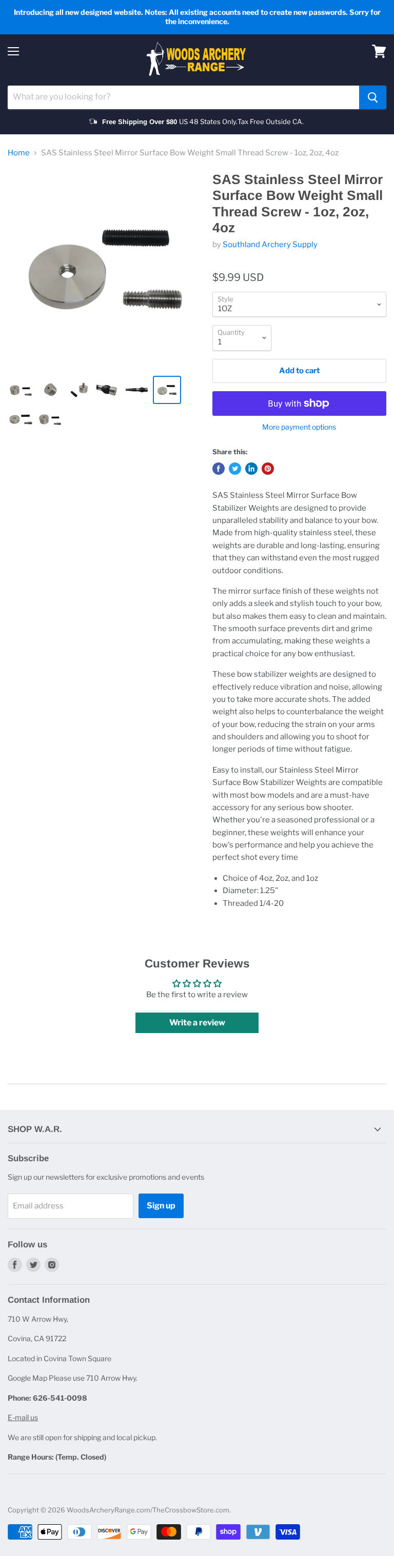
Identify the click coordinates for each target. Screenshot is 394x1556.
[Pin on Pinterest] (268, 468)
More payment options (299, 427)
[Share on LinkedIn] (251, 468)
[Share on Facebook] (218, 468)
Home (19, 153)
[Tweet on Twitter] (235, 468)
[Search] (372, 97)
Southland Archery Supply (270, 244)
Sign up (161, 1205)
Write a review (197, 1022)
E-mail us (23, 1417)
